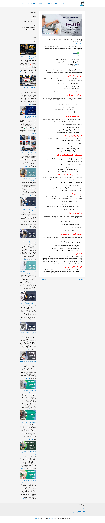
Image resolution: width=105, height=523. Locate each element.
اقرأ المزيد (31, 104)
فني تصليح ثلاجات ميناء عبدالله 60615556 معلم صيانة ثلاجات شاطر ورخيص (28, 453)
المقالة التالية (42, 279)
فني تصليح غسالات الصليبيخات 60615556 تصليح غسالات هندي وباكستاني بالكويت (29, 241)
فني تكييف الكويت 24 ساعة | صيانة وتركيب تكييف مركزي (73, 512)
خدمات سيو (37, 518)
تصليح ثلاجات (49, 3)
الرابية (70, 65)
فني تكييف (57, 3)
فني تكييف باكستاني (25, 3)
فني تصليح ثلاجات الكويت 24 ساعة (29, 152)
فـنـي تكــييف (51, 518)
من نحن (83, 514)
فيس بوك (59, 272)
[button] (54, 3)
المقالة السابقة (81, 279)
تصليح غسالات (34, 3)
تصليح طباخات (41, 3)
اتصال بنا (62, 3)
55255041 (28, 33)
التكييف (76, 64)
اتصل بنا (83, 508)
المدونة (83, 509)
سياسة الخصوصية (81, 511)
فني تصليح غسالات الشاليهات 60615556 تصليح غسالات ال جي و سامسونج (29, 209)
